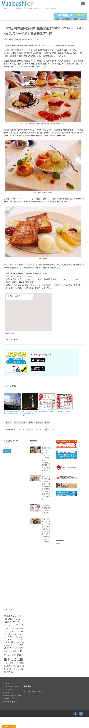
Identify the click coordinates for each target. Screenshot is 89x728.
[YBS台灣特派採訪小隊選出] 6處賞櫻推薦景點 (12, 412)
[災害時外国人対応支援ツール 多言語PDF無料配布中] (64, 401)
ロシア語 (8, 645)
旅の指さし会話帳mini (10, 663)
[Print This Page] (53, 429)
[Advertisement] (72, 517)
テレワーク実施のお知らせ (33, 691)
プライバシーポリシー (10, 686)
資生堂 (40, 422)
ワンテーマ (15, 645)
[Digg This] (45, 429)
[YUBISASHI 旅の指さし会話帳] (18, 6)
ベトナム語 (8, 642)
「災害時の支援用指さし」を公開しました (63, 412)
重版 (22, 669)
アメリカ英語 (14, 628)
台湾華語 (13, 647)
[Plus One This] (28, 429)
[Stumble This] (40, 429)
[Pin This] (32, 429)
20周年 (7, 616)
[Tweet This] (23, 429)
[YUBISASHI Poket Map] (47, 401)
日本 (17, 663)
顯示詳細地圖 (9, 333)
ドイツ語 (9, 637)
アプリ (17, 625)
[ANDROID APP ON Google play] (38, 370)
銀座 (48, 422)
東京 (32, 422)
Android (14, 616)
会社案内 (6, 683)
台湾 (7, 648)
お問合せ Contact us (10, 698)
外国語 (20, 648)
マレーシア (17, 642)
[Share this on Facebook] (19, 429)
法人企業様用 (8, 666)
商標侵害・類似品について (12, 695)
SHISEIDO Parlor (21, 422)
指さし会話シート (14, 651)
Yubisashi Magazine (10, 701)
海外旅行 (17, 665)
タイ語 (17, 634)
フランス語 (18, 639)
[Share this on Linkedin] (36, 429)
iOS (20, 615)
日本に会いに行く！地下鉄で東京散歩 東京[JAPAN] (29, 413)
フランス (9, 639)
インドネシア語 (14, 631)
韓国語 (7, 671)
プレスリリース (8, 689)
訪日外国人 (11, 669)
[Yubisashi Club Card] (66, 485)
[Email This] (49, 429)
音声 (12, 672)
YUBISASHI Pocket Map (46, 411)
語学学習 (18, 669)
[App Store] (38, 362)
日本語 (21, 663)
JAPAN (10, 422)
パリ (14, 637)
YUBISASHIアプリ (10, 622)
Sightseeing (34, 39)
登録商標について (9, 692)
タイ (12, 634)
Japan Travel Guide (23, 39)
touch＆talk (16, 619)
